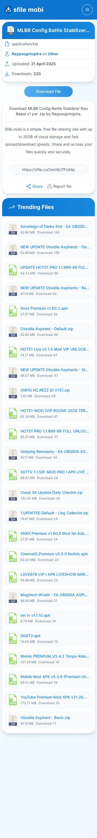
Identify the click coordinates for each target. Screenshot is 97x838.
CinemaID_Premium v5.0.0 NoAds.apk (54, 553)
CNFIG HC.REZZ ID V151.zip (45, 390)
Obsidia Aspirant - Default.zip (46, 328)
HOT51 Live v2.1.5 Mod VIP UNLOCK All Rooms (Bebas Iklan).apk (54, 349)
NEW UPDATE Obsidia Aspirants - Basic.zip (54, 287)
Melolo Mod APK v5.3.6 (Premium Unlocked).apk (54, 676)
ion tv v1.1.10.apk (35, 615)
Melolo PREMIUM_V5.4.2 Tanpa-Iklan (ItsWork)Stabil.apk (54, 656)
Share (37, 186)
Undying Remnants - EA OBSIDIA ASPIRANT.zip (54, 451)
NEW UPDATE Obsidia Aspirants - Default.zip (54, 247)
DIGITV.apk (30, 635)
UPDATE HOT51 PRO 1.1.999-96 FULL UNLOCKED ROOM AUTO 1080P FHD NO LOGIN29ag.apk (54, 267)
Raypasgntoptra (26, 53)
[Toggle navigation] (87, 9)
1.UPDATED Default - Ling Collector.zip (54, 513)
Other (53, 53)
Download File (48, 91)
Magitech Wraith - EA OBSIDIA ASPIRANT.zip (54, 594)
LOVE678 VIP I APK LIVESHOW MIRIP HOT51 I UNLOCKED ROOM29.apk (54, 574)
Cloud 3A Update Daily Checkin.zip (51, 492)
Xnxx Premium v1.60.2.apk (44, 308)
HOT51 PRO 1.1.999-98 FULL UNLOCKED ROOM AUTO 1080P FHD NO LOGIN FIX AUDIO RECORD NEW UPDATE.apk (54, 431)
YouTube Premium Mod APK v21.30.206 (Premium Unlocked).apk (54, 697)
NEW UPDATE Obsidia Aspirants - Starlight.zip (54, 369)
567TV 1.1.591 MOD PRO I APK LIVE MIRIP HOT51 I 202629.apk (54, 472)
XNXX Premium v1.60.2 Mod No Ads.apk (54, 533)
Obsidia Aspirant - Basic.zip (45, 717)
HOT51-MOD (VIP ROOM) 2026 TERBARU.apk (54, 410)
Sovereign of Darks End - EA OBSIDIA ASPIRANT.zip (54, 226)
